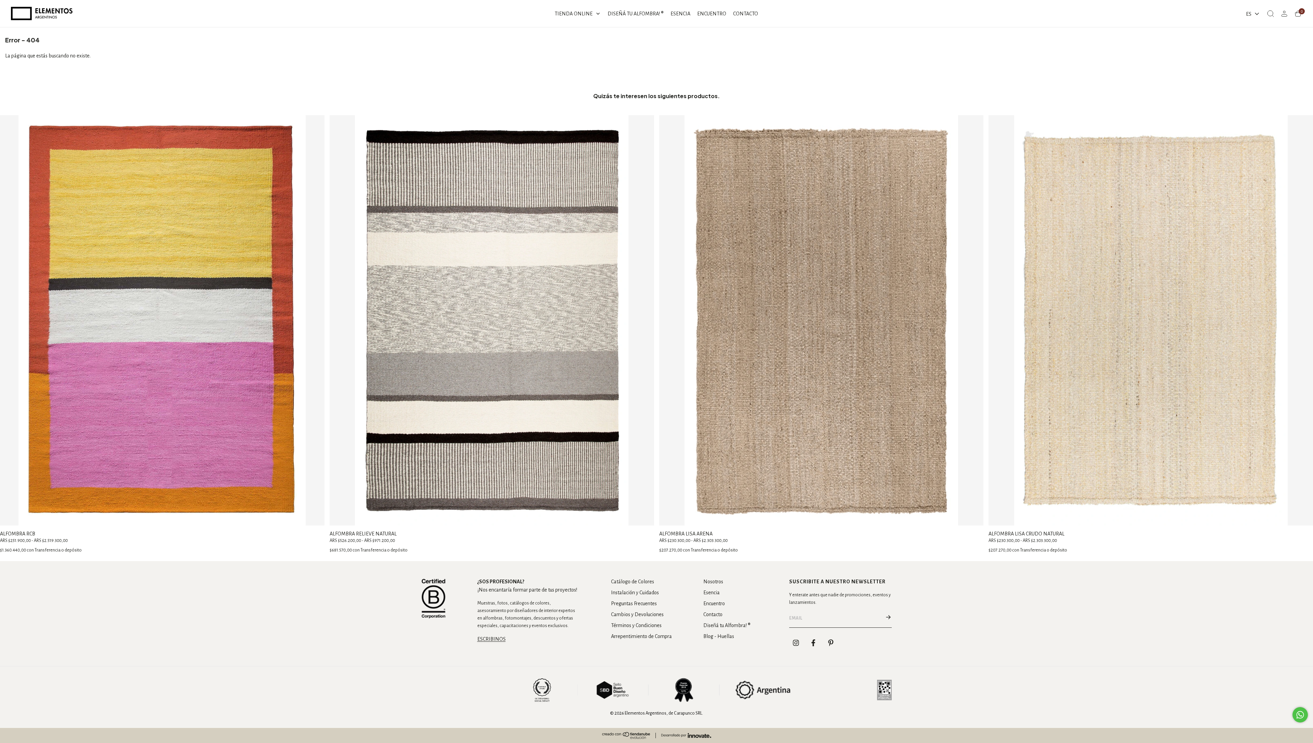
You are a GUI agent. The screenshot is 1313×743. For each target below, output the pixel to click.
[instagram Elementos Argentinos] (796, 643)
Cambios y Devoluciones (637, 614)
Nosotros (713, 581)
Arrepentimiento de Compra (641, 636)
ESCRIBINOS (491, 639)
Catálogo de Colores (632, 581)
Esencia (711, 592)
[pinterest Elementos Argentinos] (831, 643)
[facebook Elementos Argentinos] (813, 643)
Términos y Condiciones (636, 625)
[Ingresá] (1284, 14)
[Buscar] (1270, 14)
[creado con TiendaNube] (626, 735)
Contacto (712, 614)
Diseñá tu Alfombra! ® (727, 625)
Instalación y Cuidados (635, 592)
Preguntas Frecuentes (634, 603)
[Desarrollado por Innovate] (686, 735)
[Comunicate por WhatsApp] (1300, 714)
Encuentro (714, 603)
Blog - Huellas (718, 636)
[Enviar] (888, 618)
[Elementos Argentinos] (41, 13)
